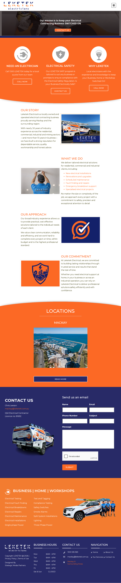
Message (66, 427)
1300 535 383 (72, 552)
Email (93, 404)
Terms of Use (23, 559)
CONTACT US (63, 30)
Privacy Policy (10, 559)
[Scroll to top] (109, 570)
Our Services (98, 557)
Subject (94, 416)
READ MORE (60, 379)
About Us (109, 552)
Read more (22, 81)
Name (66, 404)
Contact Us (110, 557)
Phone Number (70, 416)
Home (95, 552)
